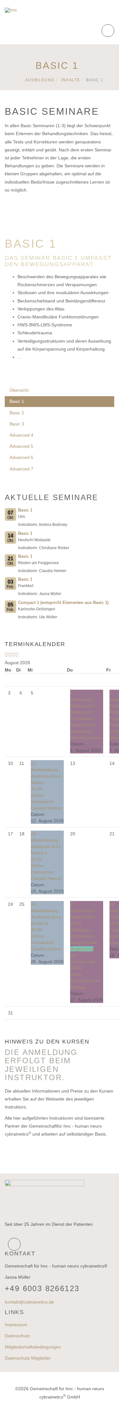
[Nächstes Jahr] (13, 654)
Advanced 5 (21, 446)
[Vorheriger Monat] (10, 654)
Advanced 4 (21, 435)
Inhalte (70, 80)
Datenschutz (17, 1335)
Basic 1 (17, 401)
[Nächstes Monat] (17, 654)
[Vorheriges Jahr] (6, 654)
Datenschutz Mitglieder (28, 1358)
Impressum (16, 1324)
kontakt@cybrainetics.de (29, 1301)
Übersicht (19, 390)
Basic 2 (17, 412)
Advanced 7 (21, 468)
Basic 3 (17, 423)
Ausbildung (40, 80)
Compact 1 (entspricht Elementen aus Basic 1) (63, 602)
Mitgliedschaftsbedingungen (33, 1346)
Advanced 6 (21, 457)
